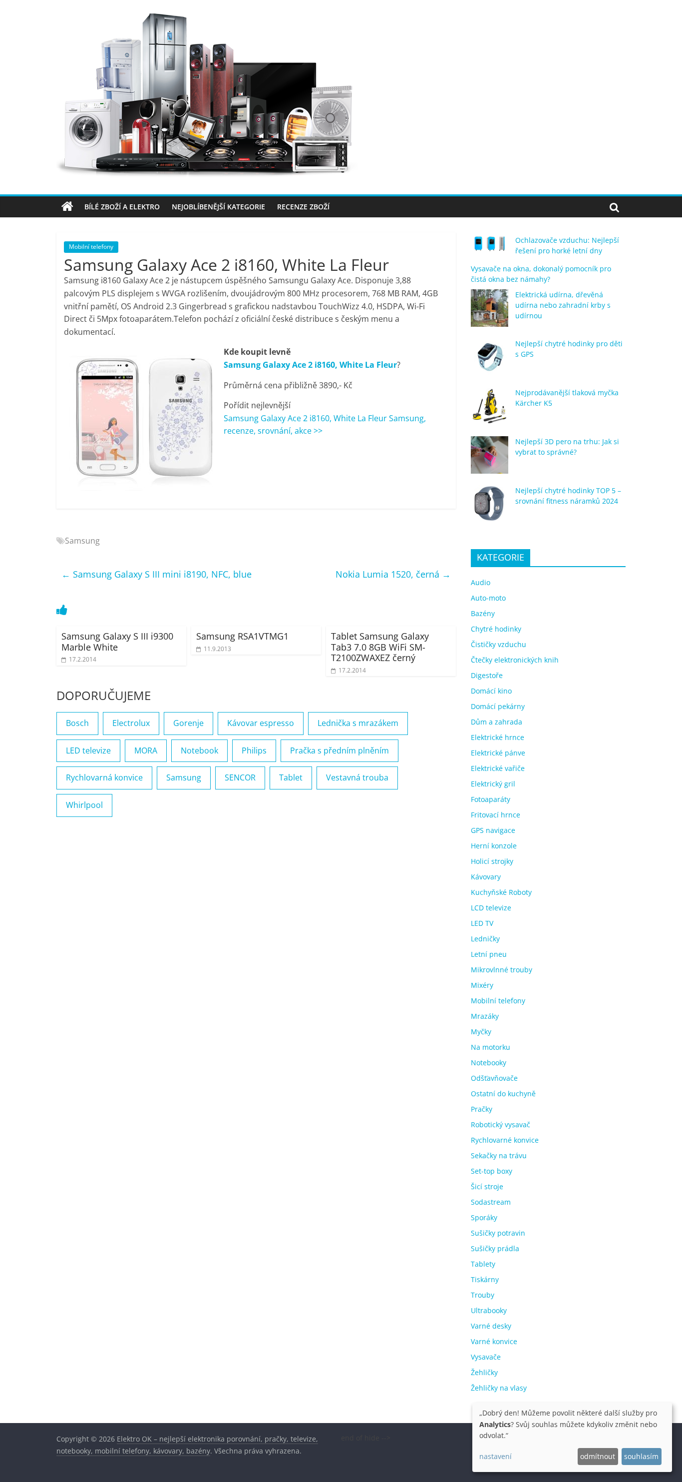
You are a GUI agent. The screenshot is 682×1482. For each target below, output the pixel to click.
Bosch (77, 723)
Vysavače (486, 1357)
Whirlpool (84, 804)
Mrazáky (485, 1016)
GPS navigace (493, 830)
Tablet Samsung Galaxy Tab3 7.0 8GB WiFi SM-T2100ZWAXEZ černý (380, 647)
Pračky (481, 1109)
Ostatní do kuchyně (503, 1093)
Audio (480, 582)
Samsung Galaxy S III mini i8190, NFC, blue (156, 574)
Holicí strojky (492, 861)
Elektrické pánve (498, 752)
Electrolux (131, 723)
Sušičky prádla (495, 1248)
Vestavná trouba (357, 777)
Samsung (82, 540)
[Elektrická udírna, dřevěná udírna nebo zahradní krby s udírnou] (489, 312)
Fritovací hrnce (495, 814)
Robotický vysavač (500, 1124)
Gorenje (188, 723)
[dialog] (572, 1437)
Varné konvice (494, 1341)
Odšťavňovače (494, 1078)
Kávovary (486, 876)
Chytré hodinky (496, 629)
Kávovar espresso (260, 723)
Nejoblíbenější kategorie (218, 206)
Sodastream (491, 1202)
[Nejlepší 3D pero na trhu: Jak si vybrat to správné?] (489, 459)
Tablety (483, 1264)
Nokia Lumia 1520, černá (393, 574)
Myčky (481, 1031)
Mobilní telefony (91, 246)
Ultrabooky (489, 1310)
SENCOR (240, 777)
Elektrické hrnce (497, 737)
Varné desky (491, 1326)
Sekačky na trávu (499, 1155)
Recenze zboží (303, 206)
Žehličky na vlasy (499, 1388)
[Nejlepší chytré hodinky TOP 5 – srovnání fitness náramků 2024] (489, 508)
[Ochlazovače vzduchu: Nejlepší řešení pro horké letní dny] (489, 248)
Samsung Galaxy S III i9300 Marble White (117, 641)
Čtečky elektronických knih (515, 660)
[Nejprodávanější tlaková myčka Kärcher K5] (489, 410)
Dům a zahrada (496, 722)
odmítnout (597, 1456)
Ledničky (485, 938)
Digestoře (487, 675)
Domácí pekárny (498, 706)
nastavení (495, 1456)
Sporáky (484, 1217)
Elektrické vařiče (498, 768)
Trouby (482, 1295)
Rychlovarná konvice (104, 777)
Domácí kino (491, 691)
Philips (254, 750)
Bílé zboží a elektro (122, 206)
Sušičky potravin (498, 1233)
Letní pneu (489, 954)
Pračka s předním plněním (339, 750)
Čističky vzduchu (498, 644)
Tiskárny (485, 1279)
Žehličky (484, 1372)
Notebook (199, 750)
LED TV (482, 923)
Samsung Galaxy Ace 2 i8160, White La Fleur (310, 364)
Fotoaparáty (490, 799)
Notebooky (488, 1062)
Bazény (483, 613)
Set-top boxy (491, 1171)
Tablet (291, 777)
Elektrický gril (493, 783)
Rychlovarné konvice (505, 1140)
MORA (145, 750)
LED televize (88, 750)
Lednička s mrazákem (358, 723)
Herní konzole (494, 845)
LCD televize (491, 907)
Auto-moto (488, 598)
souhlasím (641, 1456)
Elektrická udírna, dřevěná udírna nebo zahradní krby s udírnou (563, 305)
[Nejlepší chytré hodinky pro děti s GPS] (489, 361)
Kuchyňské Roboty (501, 892)
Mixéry (482, 985)
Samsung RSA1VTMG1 (242, 636)
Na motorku (490, 1047)
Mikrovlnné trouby (501, 969)
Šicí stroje (487, 1186)
